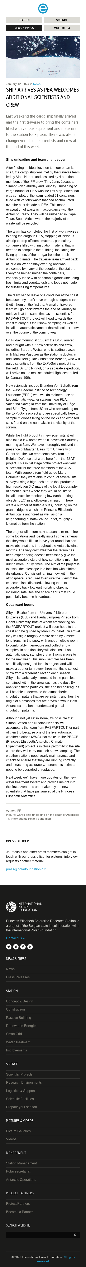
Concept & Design (19, 1001)
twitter (8, 946)
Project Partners (18, 1203)
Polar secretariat (18, 1171)
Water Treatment (18, 1042)
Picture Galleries (18, 1131)
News (36, 84)
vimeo (16, 946)
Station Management (21, 1163)
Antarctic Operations (21, 1179)
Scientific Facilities (20, 1099)
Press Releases (18, 977)
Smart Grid (14, 1034)
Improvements (16, 1050)
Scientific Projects (19, 1074)
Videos (11, 1139)
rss (30, 946)
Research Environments (24, 1082)
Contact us (14, 938)
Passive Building (18, 1017)
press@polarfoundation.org (26, 869)
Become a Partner (19, 1212)
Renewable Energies (21, 1026)
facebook (23, 946)
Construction (15, 1009)
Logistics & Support (20, 1091)
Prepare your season (21, 1107)
